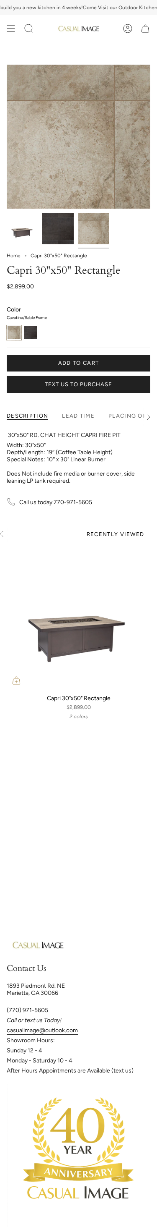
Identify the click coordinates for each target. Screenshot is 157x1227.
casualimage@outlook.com (42, 1030)
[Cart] (145, 28)
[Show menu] (11, 28)
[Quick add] (16, 680)
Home (14, 256)
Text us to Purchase (78, 384)
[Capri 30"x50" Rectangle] (78, 618)
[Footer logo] (38, 945)
